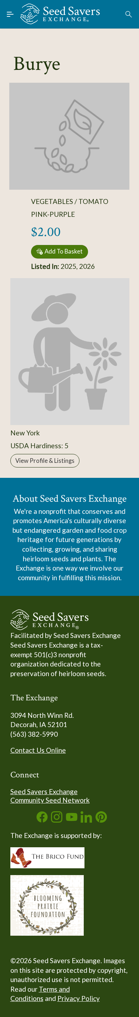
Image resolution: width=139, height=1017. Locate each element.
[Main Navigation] (10, 14)
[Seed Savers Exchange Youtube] (71, 820)
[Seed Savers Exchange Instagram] (56, 820)
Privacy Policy (78, 998)
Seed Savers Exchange (44, 791)
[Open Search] (129, 14)
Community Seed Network (50, 800)
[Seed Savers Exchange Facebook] (42, 820)
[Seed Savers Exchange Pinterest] (101, 820)
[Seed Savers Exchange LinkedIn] (86, 820)
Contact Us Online (38, 750)
